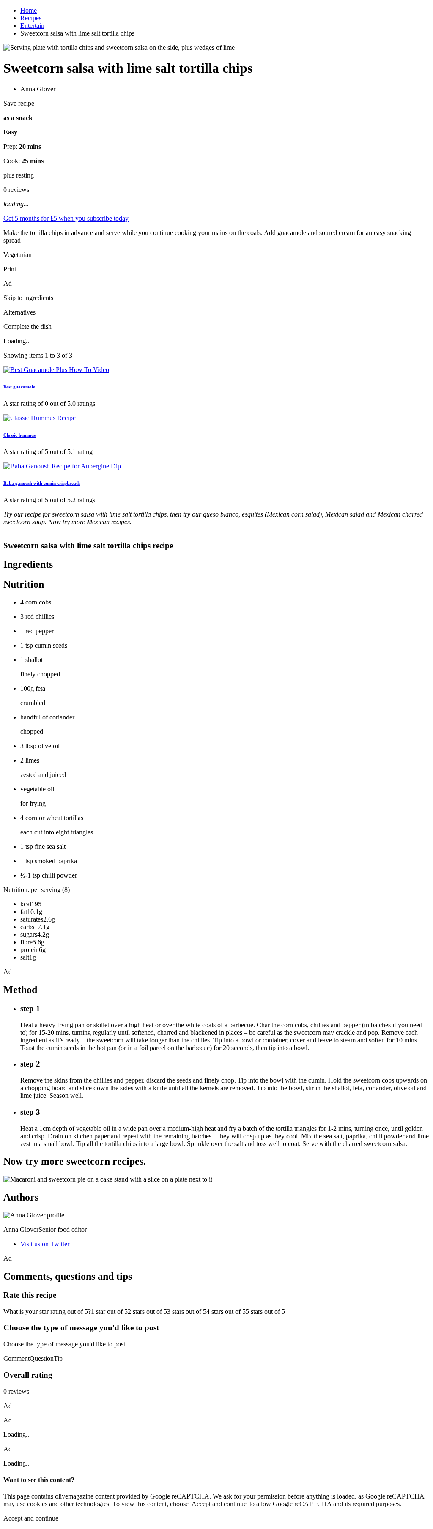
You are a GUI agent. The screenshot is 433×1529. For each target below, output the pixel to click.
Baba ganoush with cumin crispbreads (41, 483)
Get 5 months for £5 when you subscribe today (66, 218)
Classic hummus (19, 435)
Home (28, 10)
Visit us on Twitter (44, 1243)
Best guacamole (19, 386)
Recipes (30, 18)
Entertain (32, 25)
